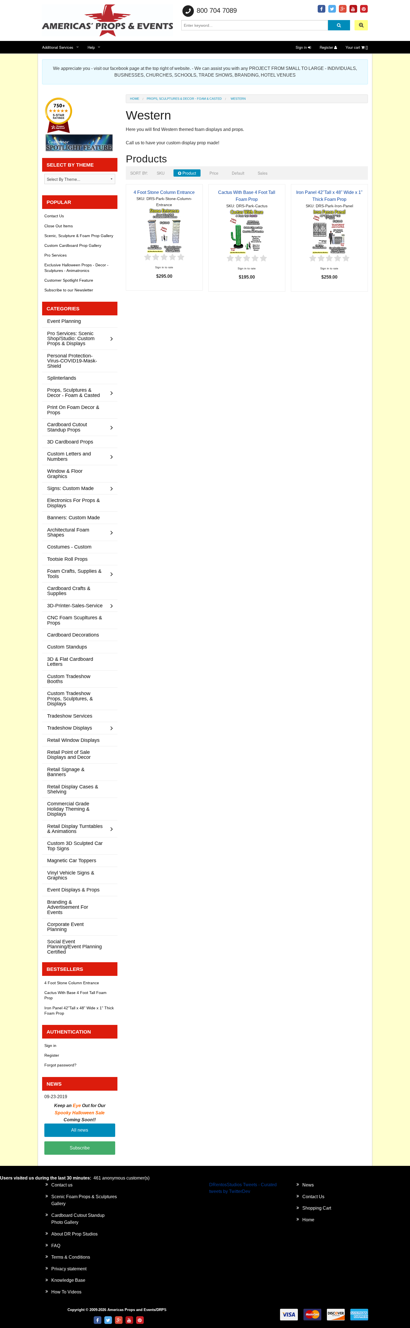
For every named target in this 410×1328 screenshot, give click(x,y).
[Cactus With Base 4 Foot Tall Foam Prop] (247, 231)
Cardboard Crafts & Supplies (68, 590)
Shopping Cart (316, 1208)
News (308, 1185)
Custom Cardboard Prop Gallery (72, 245)
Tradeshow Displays (69, 728)
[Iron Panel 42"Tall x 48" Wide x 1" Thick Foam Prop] (329, 231)
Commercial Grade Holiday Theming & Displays (68, 809)
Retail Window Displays (73, 740)
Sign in (302, 47)
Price (213, 173)
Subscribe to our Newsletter (68, 290)
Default (238, 173)
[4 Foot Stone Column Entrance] (164, 230)
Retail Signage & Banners (66, 771)
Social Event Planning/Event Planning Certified (74, 947)
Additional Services (57, 47)
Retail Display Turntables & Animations (75, 828)
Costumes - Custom (69, 547)
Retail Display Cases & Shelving (72, 789)
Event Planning (64, 321)
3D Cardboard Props (70, 442)
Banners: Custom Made (73, 517)
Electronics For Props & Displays (73, 502)
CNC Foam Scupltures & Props (74, 620)
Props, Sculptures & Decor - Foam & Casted (184, 98)
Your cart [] (357, 47)
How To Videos (66, 1292)
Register (327, 47)
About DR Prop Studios (74, 1234)
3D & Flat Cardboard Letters (70, 661)
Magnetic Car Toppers (71, 860)
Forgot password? (60, 1065)
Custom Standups (67, 647)
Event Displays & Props (73, 890)
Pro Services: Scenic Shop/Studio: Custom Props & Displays (71, 338)
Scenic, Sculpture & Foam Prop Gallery (78, 235)
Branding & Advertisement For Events (67, 907)
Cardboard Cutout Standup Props (67, 426)
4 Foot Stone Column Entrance (164, 192)
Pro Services (55, 255)
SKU (161, 173)
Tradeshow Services (69, 716)
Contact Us (54, 216)
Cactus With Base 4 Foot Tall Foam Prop (75, 995)
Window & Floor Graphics (65, 473)
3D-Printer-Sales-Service (75, 605)
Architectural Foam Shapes (68, 532)
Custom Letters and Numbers (69, 456)
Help (91, 47)
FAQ (55, 1245)
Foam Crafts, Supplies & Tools (74, 573)
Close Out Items (58, 226)
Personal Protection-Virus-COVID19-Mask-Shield (72, 361)
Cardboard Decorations (73, 635)
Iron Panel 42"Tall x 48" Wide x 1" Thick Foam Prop (79, 1010)
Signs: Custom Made (70, 488)
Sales (262, 173)
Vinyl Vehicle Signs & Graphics (70, 875)
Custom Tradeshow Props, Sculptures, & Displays (70, 698)
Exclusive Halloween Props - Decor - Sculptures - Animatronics (76, 267)
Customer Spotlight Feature (68, 280)
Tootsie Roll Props (67, 559)
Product (188, 173)
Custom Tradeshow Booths (68, 678)
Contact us (62, 1185)
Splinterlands (61, 378)
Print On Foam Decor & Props (73, 409)
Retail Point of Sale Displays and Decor (69, 754)
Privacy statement (68, 1268)
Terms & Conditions (70, 1257)
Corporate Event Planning (65, 926)
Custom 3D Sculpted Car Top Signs (75, 845)
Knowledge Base (68, 1280)
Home (134, 98)
